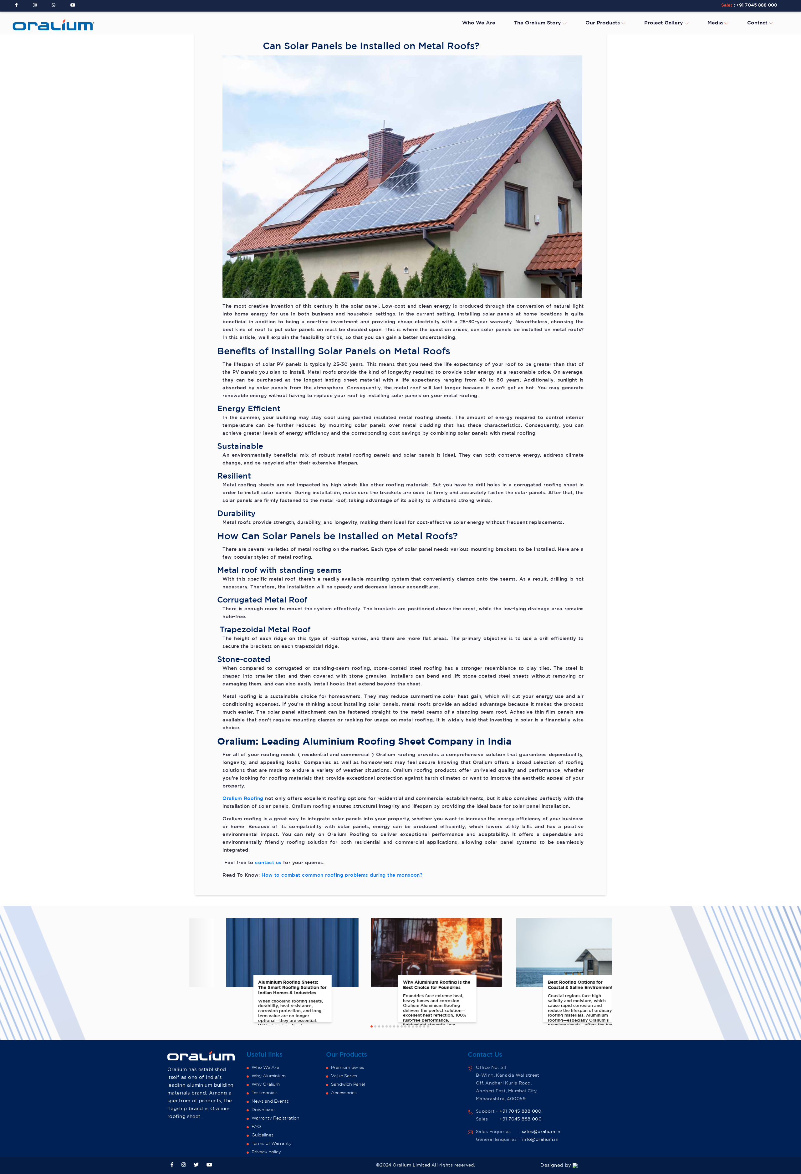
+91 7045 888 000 (756, 5)
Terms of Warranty (272, 1144)
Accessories (344, 1093)
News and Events (270, 1101)
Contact (758, 23)
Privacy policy (266, 1152)
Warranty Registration (275, 1118)
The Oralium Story (538, 23)
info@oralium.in (540, 1139)
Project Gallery (664, 23)
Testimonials (265, 1093)
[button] (371, 1026)
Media (715, 23)
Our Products (603, 23)
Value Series (344, 1076)
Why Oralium (266, 1084)
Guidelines (262, 1135)
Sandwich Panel (348, 1084)
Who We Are (478, 23)
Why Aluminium (269, 1076)
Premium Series (347, 1067)
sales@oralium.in (541, 1132)
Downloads (264, 1110)
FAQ (256, 1127)
